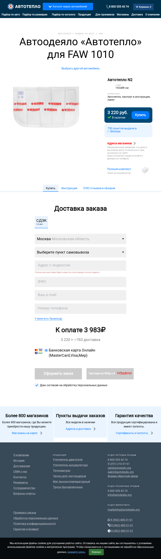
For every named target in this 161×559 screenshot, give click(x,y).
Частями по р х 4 (102, 373)
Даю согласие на (73, 385)
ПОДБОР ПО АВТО (85, 34)
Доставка (137, 14)
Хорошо (96, 552)
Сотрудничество (24, 488)
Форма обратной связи (123, 476)
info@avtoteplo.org (120, 495)
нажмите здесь (76, 552)
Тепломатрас (61, 470)
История (19, 460)
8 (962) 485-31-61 (122, 520)
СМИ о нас (20, 471)
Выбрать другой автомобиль (80, 68)
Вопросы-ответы (24, 493)
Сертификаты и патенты (132, 433)
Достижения (21, 466)
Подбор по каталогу (63, 14)
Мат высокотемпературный (71, 481)
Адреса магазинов (119, 143)
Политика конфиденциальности (34, 523)
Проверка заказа (24, 512)
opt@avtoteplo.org (119, 468)
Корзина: (145, 6)
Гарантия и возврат (26, 529)
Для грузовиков (104, 14)
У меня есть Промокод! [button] (48, 318)
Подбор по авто (11, 14)
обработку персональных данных (85, 385)
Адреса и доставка (78, 428)
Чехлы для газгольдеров (69, 476)
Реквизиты (20, 482)
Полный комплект (119, 169)
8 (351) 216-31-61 (119, 463)
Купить (140, 115)
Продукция (84, 14)
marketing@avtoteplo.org (124, 509)
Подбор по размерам (34, 14)
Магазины (123, 14)
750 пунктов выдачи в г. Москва (122, 130)
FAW (101, 34)
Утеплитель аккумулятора (70, 465)
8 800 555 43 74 (119, 6)
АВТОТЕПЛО (64, 34)
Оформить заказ (58, 373)
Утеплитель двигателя (68, 459)
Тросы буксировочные (68, 487)
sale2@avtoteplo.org (121, 472)
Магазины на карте (25, 433)
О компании (152, 14)
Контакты (20, 477)
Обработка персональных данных (35, 518)
